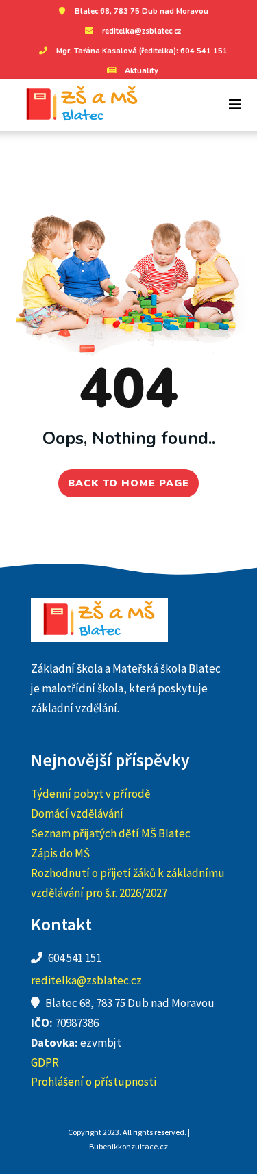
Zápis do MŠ (60, 853)
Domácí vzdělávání (77, 813)
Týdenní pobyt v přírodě (90, 793)
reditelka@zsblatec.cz (141, 31)
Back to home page (128, 483)
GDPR (45, 1062)
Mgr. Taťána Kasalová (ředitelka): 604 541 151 (142, 51)
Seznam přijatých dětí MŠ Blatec (111, 833)
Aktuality (141, 71)
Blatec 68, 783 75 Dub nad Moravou (141, 11)
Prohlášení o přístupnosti (93, 1081)
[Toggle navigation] (235, 104)
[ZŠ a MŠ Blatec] (77, 105)
